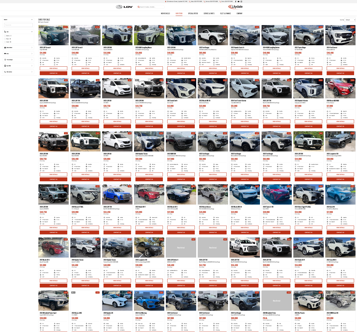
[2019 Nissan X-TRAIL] (85, 194)
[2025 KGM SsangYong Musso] (149, 35)
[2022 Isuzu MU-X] (340, 247)
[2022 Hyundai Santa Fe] (245, 35)
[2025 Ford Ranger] (213, 35)
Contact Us (53, 73)
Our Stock (179, 13)
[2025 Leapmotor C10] (340, 141)
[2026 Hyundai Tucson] (149, 141)
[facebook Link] (236, 1)
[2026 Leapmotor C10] (149, 247)
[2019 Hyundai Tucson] (85, 247)
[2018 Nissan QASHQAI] (340, 88)
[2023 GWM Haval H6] (340, 300)
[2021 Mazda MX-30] (245, 194)
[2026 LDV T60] (117, 194)
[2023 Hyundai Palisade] (308, 88)
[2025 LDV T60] (85, 88)
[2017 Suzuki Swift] (181, 88)
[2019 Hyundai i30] (117, 300)
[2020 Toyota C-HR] (277, 194)
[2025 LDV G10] (117, 88)
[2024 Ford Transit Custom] (245, 88)
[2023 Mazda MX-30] (213, 88)
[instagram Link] (241, 1)
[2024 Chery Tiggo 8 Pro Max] (308, 194)
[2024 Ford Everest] (340, 35)
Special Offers (193, 13)
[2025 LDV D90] (117, 35)
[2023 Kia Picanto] (308, 300)
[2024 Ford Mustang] (149, 300)
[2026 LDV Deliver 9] (181, 247)
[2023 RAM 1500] (181, 141)
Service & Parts (209, 13)
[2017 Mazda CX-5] (53, 247)
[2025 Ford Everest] (181, 300)
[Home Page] (124, 7)
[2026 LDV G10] (117, 141)
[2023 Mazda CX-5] (181, 194)
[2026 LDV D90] (53, 141)
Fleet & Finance (225, 13)
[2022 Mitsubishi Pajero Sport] (53, 300)
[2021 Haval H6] (340, 194)
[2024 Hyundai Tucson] (117, 247)
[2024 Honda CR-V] (308, 247)
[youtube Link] (238, 1)
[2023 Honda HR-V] (149, 194)
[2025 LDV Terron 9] (53, 35)
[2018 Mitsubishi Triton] (277, 300)
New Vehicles (165, 13)
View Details (53, 68)
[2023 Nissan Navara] (213, 194)
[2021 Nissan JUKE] (85, 300)
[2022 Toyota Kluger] (308, 35)
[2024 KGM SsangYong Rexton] (277, 35)
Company (239, 13)
